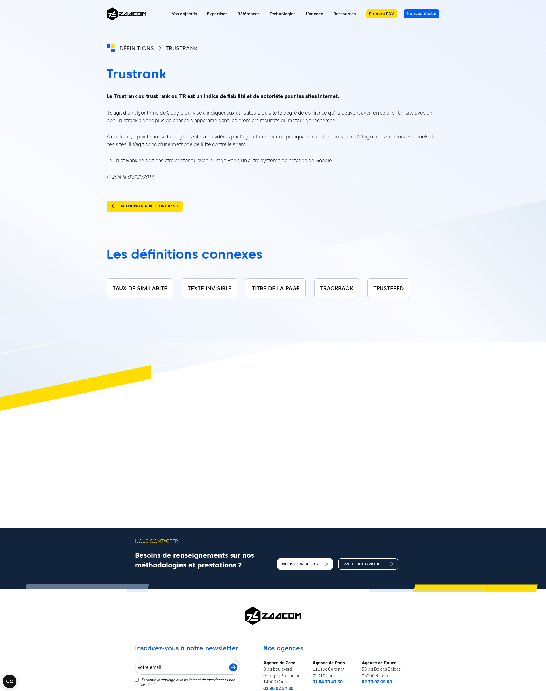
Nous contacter (300, 564)
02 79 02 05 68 (377, 682)
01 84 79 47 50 (328, 682)
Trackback (336, 288)
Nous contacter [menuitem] (421, 13)
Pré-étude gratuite (363, 564)
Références (248, 14)
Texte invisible (209, 288)
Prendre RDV (381, 13)
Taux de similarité (140, 288)
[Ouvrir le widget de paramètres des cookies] (9, 681)
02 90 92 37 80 (278, 688)
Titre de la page (276, 288)
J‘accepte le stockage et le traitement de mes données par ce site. (188, 682)
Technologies (282, 14)
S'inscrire (233, 667)
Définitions (136, 48)
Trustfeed (388, 288)
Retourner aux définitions (149, 206)
